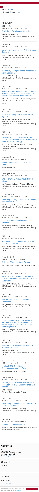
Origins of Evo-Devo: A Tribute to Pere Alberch (17, 179)
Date (11, 9)
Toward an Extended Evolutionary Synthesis (15, 221)
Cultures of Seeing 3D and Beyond (16, 262)
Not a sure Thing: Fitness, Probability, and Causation (19, 50)
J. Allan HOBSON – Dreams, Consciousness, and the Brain (14, 367)
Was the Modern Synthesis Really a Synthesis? (16, 300)
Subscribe (8, 483)
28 (18, 12)
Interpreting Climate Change (13, 424)
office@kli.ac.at (9, 456)
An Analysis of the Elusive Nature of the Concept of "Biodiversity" (18, 242)
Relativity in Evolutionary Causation (16, 31)
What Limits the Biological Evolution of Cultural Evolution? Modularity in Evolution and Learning (19, 278)
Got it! (31, 489)
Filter (1, 7)
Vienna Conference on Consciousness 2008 (17, 163)
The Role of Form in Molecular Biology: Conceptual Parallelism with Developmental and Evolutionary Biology (19, 139)
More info (19, 490)
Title (8, 9)
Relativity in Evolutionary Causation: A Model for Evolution (17, 346)
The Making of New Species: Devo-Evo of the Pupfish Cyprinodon (19, 404)
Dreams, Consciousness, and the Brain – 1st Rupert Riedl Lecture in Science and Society (19, 384)
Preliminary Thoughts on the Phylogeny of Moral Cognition (19, 71)
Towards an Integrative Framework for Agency (17, 115)
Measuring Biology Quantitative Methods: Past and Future (19, 200)
